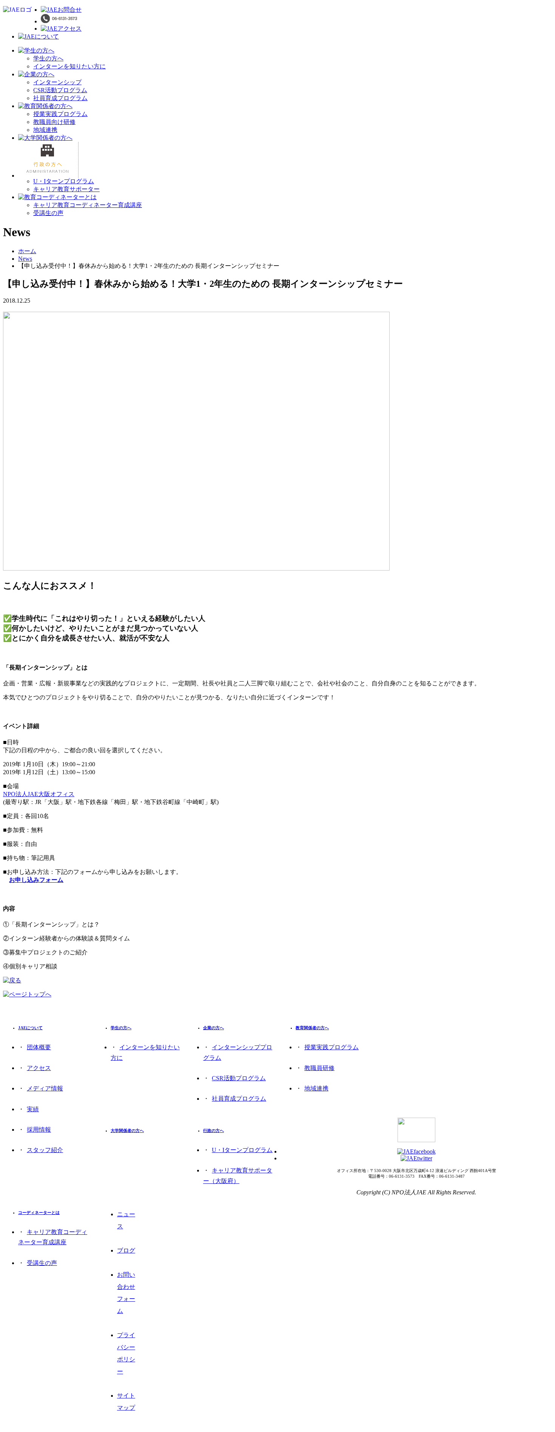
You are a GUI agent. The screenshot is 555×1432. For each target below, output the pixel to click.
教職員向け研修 (54, 122)
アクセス (39, 1068)
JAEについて (30, 1027)
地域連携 (45, 130)
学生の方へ (48, 58)
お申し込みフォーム (36, 880)
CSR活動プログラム (60, 90)
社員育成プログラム (60, 98)
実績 (33, 1109)
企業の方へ (213, 1027)
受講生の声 (48, 213)
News (25, 258)
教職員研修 (319, 1068)
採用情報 (39, 1129)
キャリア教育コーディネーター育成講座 (87, 205)
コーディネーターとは (39, 1212)
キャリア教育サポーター (66, 189)
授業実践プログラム (60, 114)
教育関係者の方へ (312, 1027)
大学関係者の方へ (127, 1130)
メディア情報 (45, 1088)
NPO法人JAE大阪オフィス (38, 794)
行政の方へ (213, 1130)
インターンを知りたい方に (69, 66)
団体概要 (39, 1047)
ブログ (126, 1250)
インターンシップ (57, 82)
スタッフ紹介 (45, 1150)
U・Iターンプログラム (63, 181)
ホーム (27, 251)
